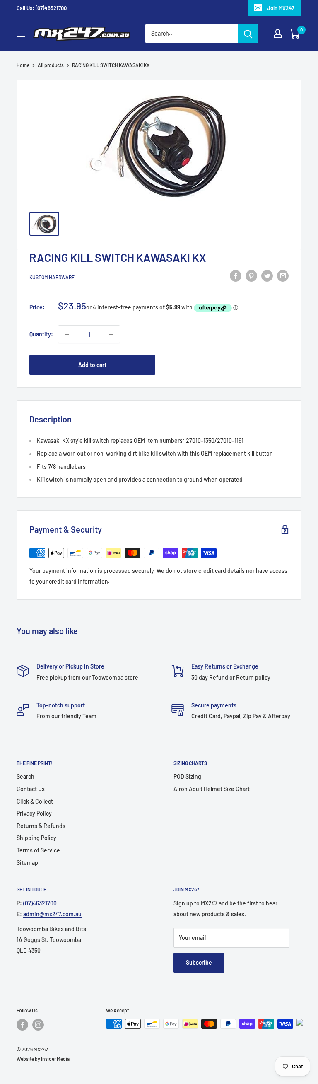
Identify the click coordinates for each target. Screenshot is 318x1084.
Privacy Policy (34, 813)
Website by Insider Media (43, 1059)
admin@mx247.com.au (52, 913)
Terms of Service (38, 850)
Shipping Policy (36, 837)
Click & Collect (35, 801)
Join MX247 (280, 8)
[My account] (278, 33)
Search (25, 776)
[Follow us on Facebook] (22, 1025)
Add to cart (92, 364)
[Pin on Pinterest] (251, 276)
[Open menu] (21, 34)
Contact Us (31, 788)
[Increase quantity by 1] (111, 334)
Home (23, 65)
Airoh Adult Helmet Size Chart (211, 788)
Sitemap (27, 862)
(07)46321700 (40, 903)
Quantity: (41, 334)
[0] (294, 34)
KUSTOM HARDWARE (52, 277)
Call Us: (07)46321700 (42, 8)
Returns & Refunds (41, 825)
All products (51, 65)
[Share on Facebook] (235, 276)
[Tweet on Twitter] (267, 276)
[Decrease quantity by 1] (67, 334)
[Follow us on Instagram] (38, 1025)
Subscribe (199, 962)
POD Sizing (187, 776)
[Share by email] (283, 276)
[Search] (248, 33)
